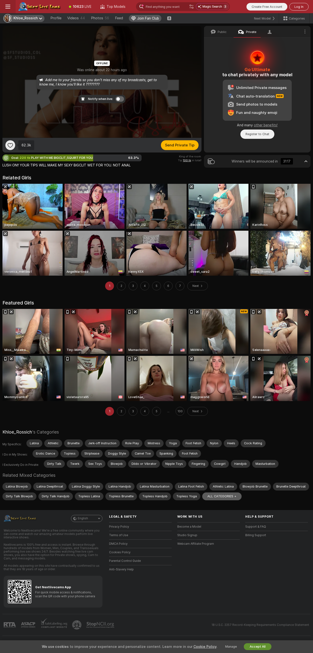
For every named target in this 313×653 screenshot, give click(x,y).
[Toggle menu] (8, 6)
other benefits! (266, 125)
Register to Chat (257, 134)
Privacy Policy (119, 526)
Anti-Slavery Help (121, 569)
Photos (100, 18)
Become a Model (189, 526)
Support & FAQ (255, 526)
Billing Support (255, 535)
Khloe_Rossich (17, 432)
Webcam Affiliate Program (195, 543)
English (83, 518)
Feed (119, 18)
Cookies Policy (120, 552)
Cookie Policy (204, 647)
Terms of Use (118, 535)
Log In (298, 7)
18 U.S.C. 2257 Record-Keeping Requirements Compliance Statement (260, 625)
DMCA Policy (118, 543)
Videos (76, 18)
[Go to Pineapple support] (77, 625)
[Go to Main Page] (40, 6)
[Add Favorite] (10, 145)
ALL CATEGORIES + (221, 496)
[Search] (191, 6)
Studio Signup (187, 535)
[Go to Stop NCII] (100, 625)
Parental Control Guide (125, 561)
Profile (55, 18)
